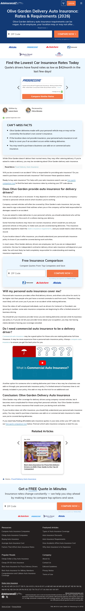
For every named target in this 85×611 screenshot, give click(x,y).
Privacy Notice (48, 571)
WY (57, 590)
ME (48, 586)
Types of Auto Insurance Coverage (55, 531)
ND (11, 590)
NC (8, 590)
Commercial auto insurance (13, 336)
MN (60, 586)
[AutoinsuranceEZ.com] (12, 593)
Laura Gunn (13, 111)
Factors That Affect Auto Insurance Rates (18, 547)
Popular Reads (8, 555)
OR (20, 590)
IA (38, 586)
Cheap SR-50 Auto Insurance (13, 563)
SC (28, 590)
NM (3, 590)
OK (17, 590)
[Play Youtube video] (42, 363)
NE (72, 586)
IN (36, 586)
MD (51, 586)
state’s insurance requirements (40, 229)
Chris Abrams (37, 111)
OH (14, 590)
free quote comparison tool (16, 424)
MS (63, 586)
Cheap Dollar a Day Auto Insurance (15, 559)
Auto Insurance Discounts (52, 535)
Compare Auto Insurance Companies (16, 531)
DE (22, 586)
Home (7, 479)
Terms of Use (73, 39)
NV (75, 586)
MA (54, 586)
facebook (3, 596)
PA (23, 590)
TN (33, 590)
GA (27, 586)
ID (32, 586)
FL (25, 586)
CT (19, 586)
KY (43, 586)
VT (41, 590)
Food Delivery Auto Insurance (27, 167)
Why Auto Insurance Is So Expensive (56, 547)
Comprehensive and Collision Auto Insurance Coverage (19, 574)
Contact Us (46, 563)
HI (30, 586)
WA (47, 590)
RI (25, 590)
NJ (80, 586)
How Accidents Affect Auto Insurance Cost (59, 543)
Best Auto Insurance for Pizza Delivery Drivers (20, 567)
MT (69, 586)
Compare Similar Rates (42, 96)
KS (41, 586)
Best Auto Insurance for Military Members (18, 571)
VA (44, 590)
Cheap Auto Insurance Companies (15, 535)
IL (34, 586)
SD (30, 590)
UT (39, 590)
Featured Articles (50, 527)
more (59, 87)
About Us (46, 559)
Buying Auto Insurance (10, 539)
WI (54, 590)
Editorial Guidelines (49, 567)
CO (16, 586)
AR (11, 586)
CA (14, 586)
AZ (8, 586)
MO (66, 586)
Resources (6, 527)
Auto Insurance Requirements (53, 539)
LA (46, 586)
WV (50, 590)
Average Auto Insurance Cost (13, 543)
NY (6, 590)
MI (57, 586)
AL (3, 586)
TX (36, 590)
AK (5, 586)
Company (46, 555)
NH (77, 586)
